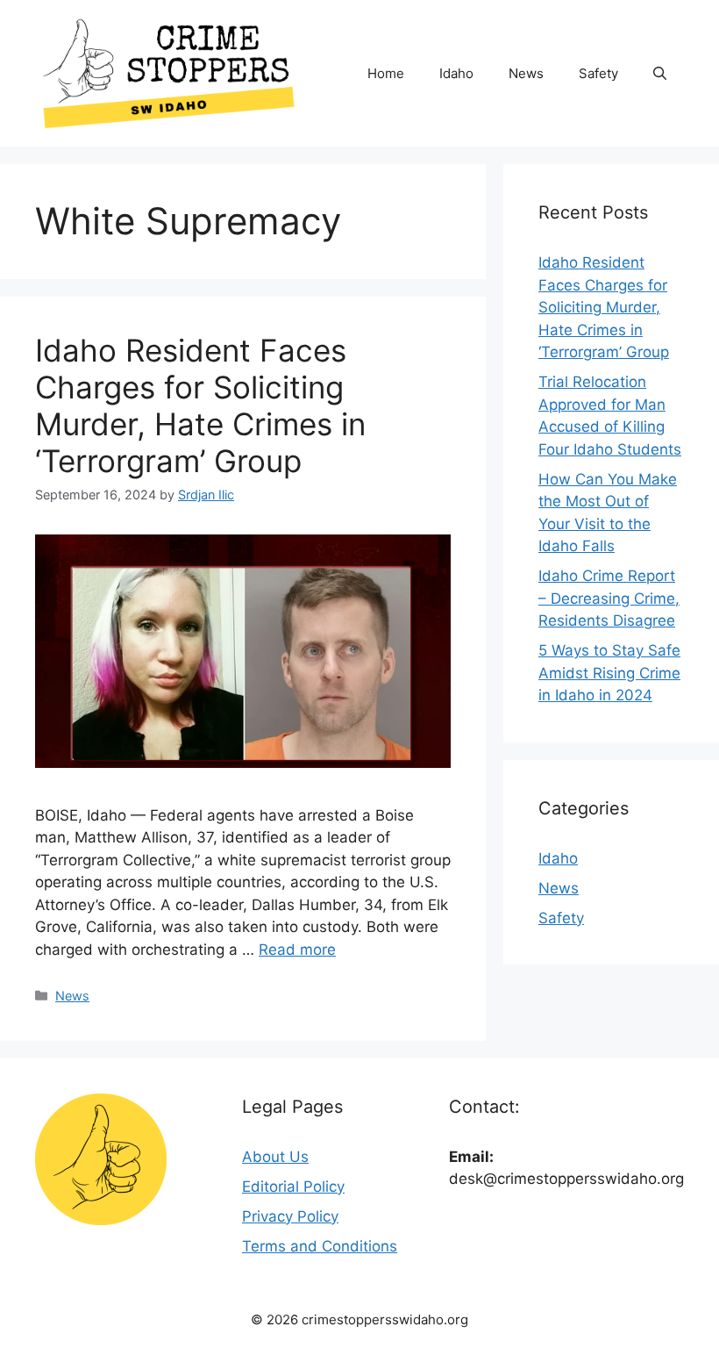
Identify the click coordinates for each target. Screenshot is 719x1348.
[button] (660, 73)
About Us (275, 1156)
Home (385, 73)
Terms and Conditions (319, 1246)
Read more (297, 949)
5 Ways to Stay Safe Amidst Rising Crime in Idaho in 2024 (609, 673)
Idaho (456, 73)
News (526, 73)
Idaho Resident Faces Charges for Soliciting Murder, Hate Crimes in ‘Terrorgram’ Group (200, 405)
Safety (598, 73)
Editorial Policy (293, 1186)
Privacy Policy (290, 1216)
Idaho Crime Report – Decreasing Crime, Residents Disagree (609, 598)
